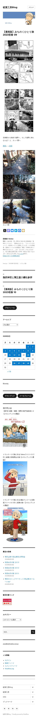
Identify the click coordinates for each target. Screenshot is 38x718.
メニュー (31, 7)
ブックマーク (7, 702)
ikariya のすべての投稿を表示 (11, 256)
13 (19, 355)
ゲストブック (10, 396)
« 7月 (9, 371)
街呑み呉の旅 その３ (12, 562)
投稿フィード (9, 663)
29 (28, 363)
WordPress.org (9, 668)
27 (19, 363)
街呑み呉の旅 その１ (12, 573)
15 (28, 355)
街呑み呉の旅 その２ (12, 568)
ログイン (8, 660)
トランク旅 (23, 263)
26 (14, 363)
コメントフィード (11, 666)
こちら (21, 253)
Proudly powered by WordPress (20, 714)
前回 (4, 146)
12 (14, 355)
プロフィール (10, 308)
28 (23, 363)
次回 (10, 146)
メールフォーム (25, 396)
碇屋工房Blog (10, 7)
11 (10, 355)
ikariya (5, 263)
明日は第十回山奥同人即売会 (15, 557)
